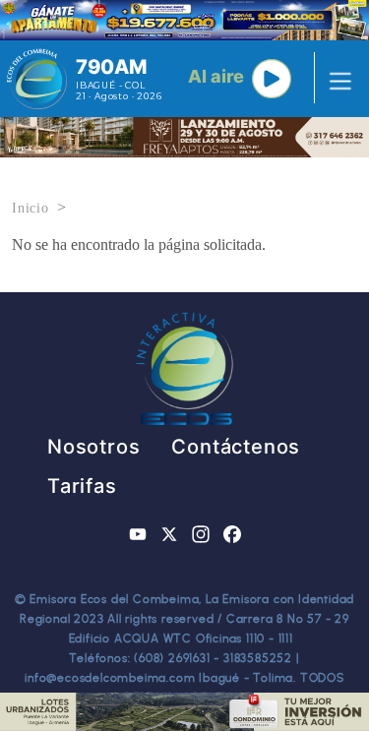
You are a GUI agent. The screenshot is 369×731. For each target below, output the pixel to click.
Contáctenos (235, 446)
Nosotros (93, 446)
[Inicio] (37, 78)
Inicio (30, 208)
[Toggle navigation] (334, 78)
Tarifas (82, 486)
